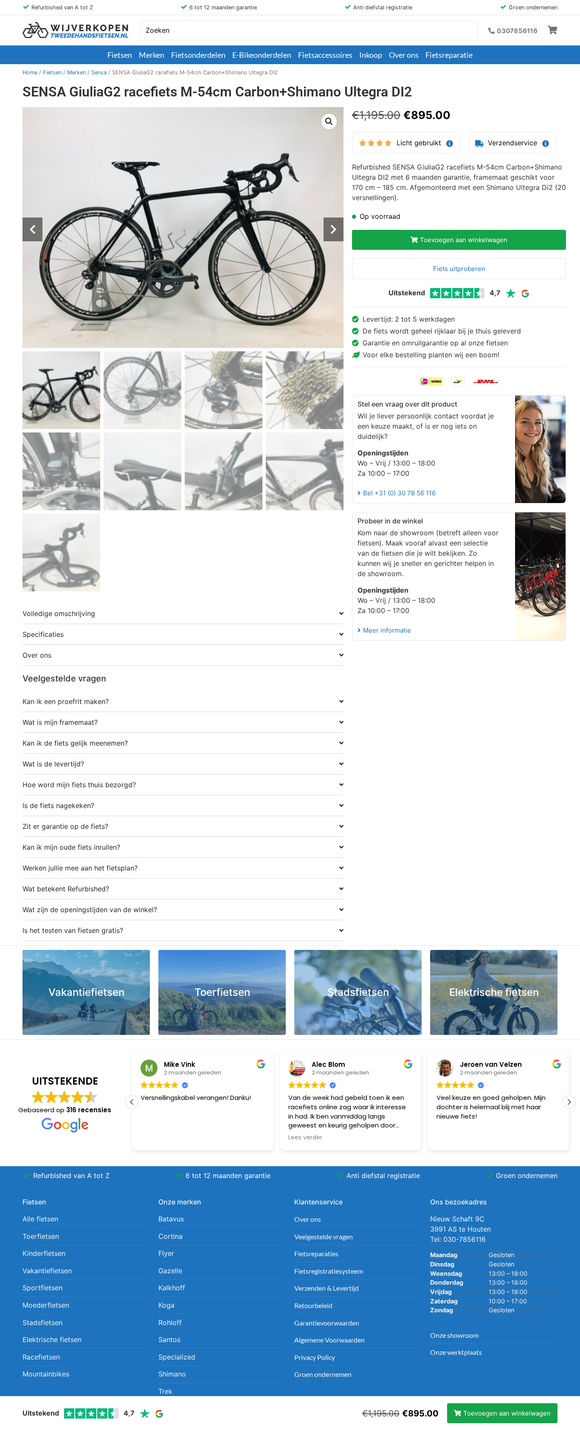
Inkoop (370, 54)
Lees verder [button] (305, 1138)
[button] (329, 121)
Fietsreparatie (449, 54)
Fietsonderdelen (198, 54)
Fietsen (119, 54)
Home (30, 72)
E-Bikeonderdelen (261, 54)
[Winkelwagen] (552, 30)
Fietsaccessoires (325, 54)
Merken (151, 54)
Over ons (404, 54)
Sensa (99, 72)
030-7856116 (464, 1239)
